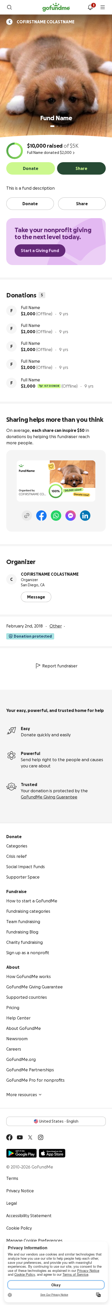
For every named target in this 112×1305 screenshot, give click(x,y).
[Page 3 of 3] (61, 126)
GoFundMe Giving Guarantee (49, 797)
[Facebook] (41, 515)
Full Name (30, 307)
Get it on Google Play (21, 1153)
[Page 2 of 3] (57, 126)
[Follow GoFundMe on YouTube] (20, 1137)
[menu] (102, 7)
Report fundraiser (59, 666)
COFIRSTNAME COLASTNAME (50, 574)
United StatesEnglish (58, 1121)
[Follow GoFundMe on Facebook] (9, 1137)
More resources (21, 1094)
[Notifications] (90, 7)
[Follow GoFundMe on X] (30, 1137)
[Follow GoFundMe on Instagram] (40, 1137)
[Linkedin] (85, 515)
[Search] (9, 7)
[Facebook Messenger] (70, 515)
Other (55, 626)
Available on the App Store (52, 1153)
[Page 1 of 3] (52, 126)
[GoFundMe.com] (56, 7)
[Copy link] (27, 515)
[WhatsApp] (56, 515)
